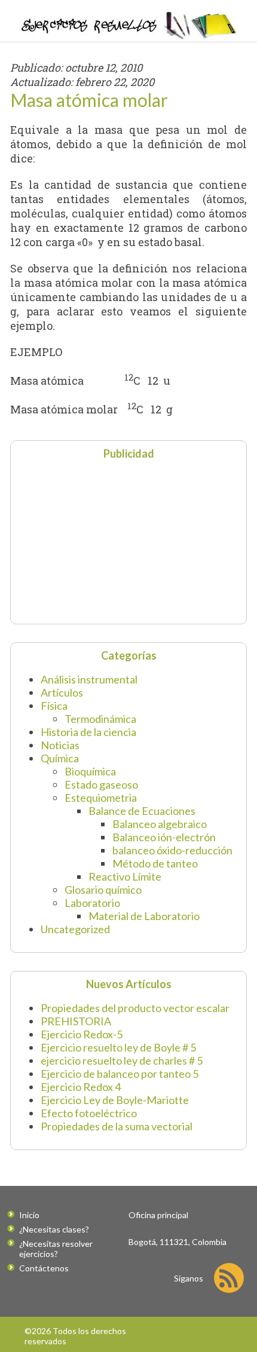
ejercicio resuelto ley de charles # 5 (122, 1060)
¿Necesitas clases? (54, 1229)
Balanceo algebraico (159, 823)
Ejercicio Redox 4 (81, 1086)
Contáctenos (44, 1268)
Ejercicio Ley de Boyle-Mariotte (115, 1099)
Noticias (60, 745)
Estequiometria (101, 797)
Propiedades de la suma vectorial (116, 1126)
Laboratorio (92, 902)
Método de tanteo (155, 863)
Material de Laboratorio (144, 915)
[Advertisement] (91, 540)
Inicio (29, 1215)
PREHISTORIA (76, 1021)
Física (54, 705)
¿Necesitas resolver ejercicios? (56, 1248)
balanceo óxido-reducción (172, 850)
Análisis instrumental (89, 679)
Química (60, 758)
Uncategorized (75, 929)
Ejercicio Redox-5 (82, 1034)
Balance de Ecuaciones (141, 810)
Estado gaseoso (101, 784)
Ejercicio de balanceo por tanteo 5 (119, 1073)
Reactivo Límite (124, 876)
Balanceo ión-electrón (164, 837)
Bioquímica (90, 771)
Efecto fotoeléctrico (89, 1113)
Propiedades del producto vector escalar (135, 1007)
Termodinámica (100, 718)
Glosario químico (103, 889)
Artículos (62, 692)
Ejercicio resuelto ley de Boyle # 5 (118, 1047)
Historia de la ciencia (88, 731)
